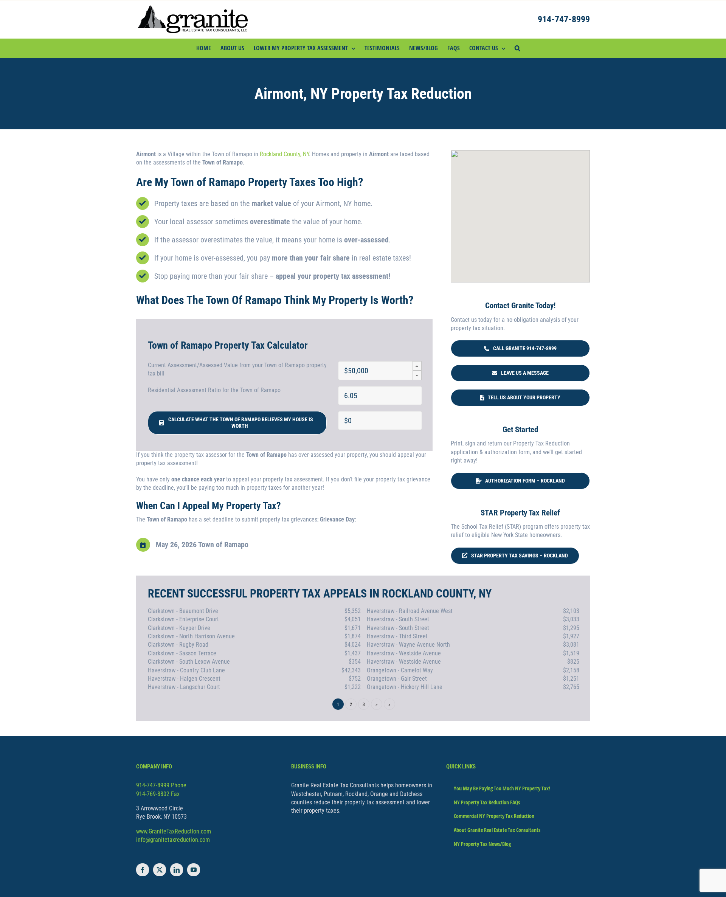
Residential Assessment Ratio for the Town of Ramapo (214, 390)
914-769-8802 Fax (158, 794)
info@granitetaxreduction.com (173, 839)
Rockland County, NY (284, 154)
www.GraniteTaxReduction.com (173, 831)
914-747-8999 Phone (161, 785)
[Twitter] (159, 869)
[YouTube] (193, 869)
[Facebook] (142, 869)
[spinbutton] (380, 370)
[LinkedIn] (176, 869)
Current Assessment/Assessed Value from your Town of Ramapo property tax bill (237, 369)
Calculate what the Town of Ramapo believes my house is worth (239, 422)
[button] (517, 48)
